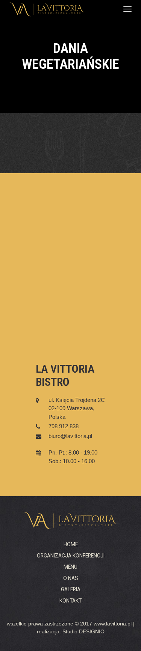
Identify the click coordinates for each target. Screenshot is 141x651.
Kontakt (70, 601)
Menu (70, 567)
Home (71, 544)
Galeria (70, 589)
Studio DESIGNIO (83, 631)
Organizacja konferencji (71, 556)
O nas (70, 578)
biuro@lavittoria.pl (70, 436)
